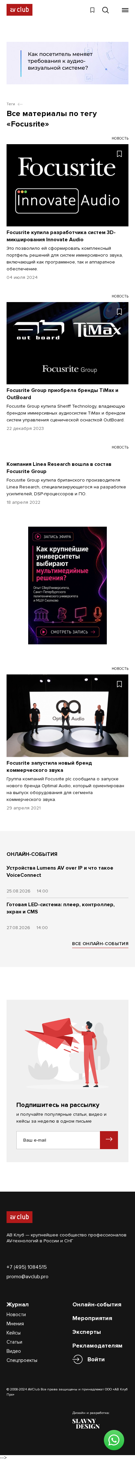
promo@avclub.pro (27, 1276)
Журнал (18, 1304)
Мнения (15, 1324)
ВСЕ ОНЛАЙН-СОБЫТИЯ (100, 943)
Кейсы (14, 1333)
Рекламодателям (97, 1345)
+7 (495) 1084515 (27, 1267)
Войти (96, 1359)
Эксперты (86, 1331)
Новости (16, 1314)
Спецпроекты (22, 1360)
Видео (14, 1351)
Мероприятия (92, 1318)
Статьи (14, 1342)
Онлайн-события (96, 1304)
